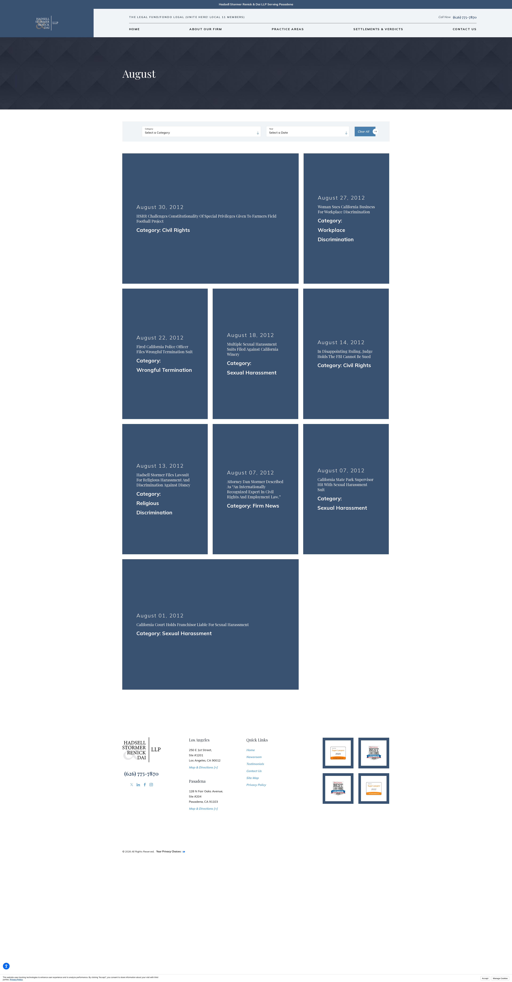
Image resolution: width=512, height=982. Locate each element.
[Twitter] (131, 557)
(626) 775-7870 (465, 17)
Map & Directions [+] (203, 539)
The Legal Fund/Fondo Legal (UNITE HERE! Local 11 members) (187, 17)
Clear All (363, 131)
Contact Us (253, 543)
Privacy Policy (256, 557)
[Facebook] (145, 557)
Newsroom (253, 529)
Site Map (252, 550)
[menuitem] (134, 29)
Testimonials (255, 536)
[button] (6, 966)
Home (250, 522)
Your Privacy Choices (168, 623)
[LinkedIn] (138, 557)
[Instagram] (151, 557)
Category (149, 129)
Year (271, 129)
